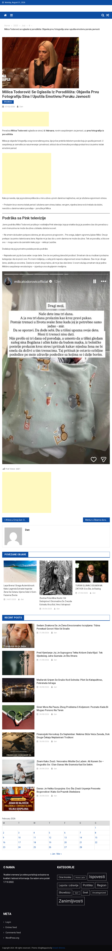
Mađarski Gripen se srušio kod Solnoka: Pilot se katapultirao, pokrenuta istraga (70, 681)
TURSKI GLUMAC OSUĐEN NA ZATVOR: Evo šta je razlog (88, 587)
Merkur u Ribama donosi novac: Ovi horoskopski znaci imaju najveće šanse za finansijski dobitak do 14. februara (97, 520)
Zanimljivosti (71, 901)
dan (21, 107)
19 (50, 842)
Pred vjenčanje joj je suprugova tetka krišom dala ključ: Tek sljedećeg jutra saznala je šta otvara (70, 654)
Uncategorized (99, 893)
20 (65, 842)
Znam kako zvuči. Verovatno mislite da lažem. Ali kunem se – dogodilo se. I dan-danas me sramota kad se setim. (70, 763)
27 (65, 847)
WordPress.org (12, 938)
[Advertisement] (25, 119)
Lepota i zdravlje (68, 885)
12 (50, 837)
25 (35, 847)
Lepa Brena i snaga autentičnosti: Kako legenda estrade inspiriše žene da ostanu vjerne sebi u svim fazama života (20, 590)
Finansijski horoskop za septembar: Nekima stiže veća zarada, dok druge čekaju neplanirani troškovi (73, 736)
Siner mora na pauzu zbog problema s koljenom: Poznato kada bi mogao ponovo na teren (72, 709)
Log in (8, 922)
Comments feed (13, 932)
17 (19, 842)
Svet (85, 892)
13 (65, 837)
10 (19, 837)
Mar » (59, 854)
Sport (76, 893)
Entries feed (11, 927)
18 (35, 842)
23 (4, 847)
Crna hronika (65, 877)
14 (81, 837)
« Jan (52, 854)
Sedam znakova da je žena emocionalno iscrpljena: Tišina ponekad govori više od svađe (68, 627)
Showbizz (8, 102)
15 (96, 837)
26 (50, 847)
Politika (88, 885)
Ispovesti (97, 876)
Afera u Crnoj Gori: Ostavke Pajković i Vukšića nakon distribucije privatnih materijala (17, 520)
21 (81, 842)
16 (4, 842)
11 (35, 837)
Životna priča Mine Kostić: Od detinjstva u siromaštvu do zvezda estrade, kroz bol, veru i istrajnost (56, 601)
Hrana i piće (80, 877)
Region (101, 885)
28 (81, 847)
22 (96, 842)
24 (19, 847)
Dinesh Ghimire (58, 948)
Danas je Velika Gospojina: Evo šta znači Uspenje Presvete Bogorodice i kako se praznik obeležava (68, 790)
